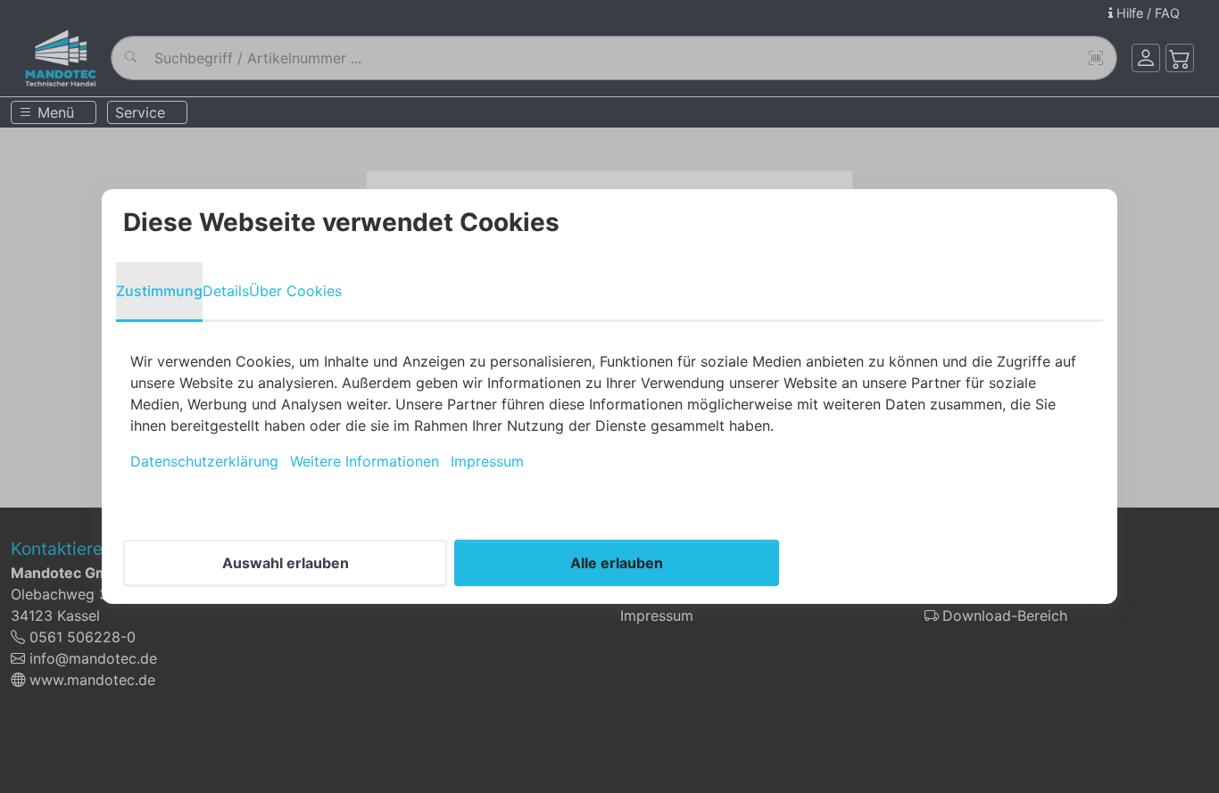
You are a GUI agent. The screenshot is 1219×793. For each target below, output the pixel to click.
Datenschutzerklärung (204, 461)
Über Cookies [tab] (295, 291)
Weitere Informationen (364, 461)
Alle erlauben (616, 563)
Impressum (487, 461)
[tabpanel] (609, 411)
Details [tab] (226, 291)
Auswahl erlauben (285, 563)
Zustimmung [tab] (159, 291)
